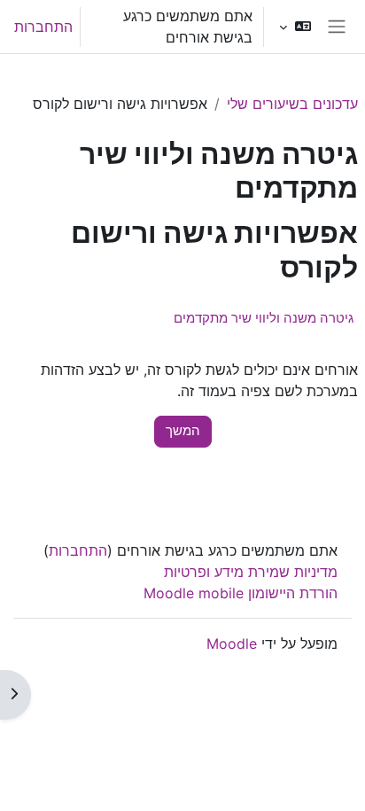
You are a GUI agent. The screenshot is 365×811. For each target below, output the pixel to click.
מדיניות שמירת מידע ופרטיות (251, 572)
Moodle (231, 643)
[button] (295, 26)
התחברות (43, 26)
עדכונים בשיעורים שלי (292, 104)
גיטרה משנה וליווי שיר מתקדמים (263, 317)
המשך (183, 431)
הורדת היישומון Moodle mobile (241, 593)
